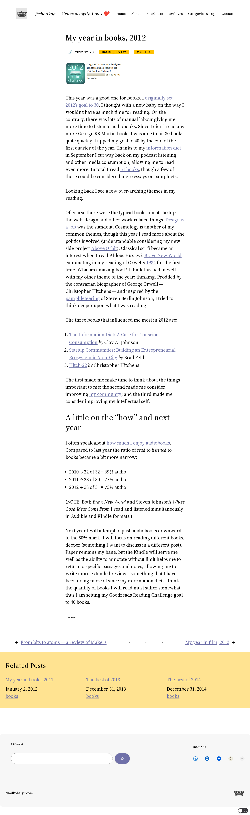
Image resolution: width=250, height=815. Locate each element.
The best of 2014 (184, 680)
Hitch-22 (78, 365)
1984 (151, 262)
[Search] (122, 758)
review (120, 52)
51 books (129, 169)
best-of (145, 52)
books (107, 52)
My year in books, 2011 (29, 680)
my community (105, 394)
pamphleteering (83, 298)
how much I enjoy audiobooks (138, 443)
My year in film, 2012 (207, 642)
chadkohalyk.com (19, 793)
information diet (163, 148)
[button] (243, 810)
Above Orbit (104, 248)
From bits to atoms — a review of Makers (64, 642)
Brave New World (163, 255)
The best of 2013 (103, 680)
